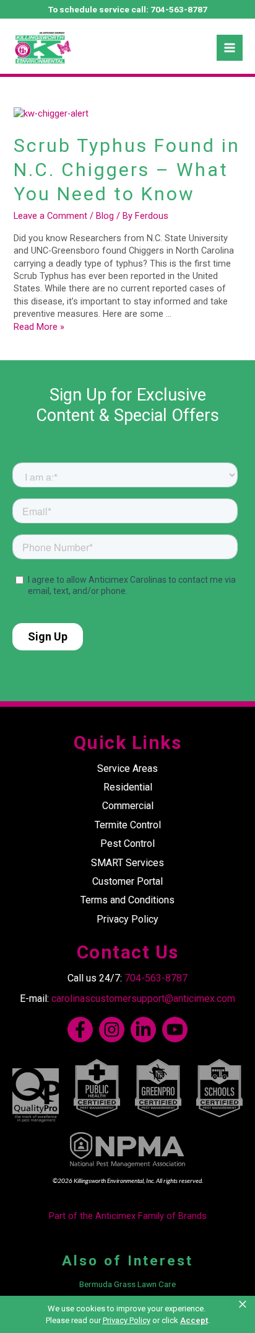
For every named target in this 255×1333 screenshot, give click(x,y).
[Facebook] (80, 1029)
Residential (127, 787)
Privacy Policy (127, 919)
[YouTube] (175, 1029)
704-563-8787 (178, 9)
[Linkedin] (143, 1029)
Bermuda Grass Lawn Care (127, 1284)
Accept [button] (194, 1320)
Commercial (127, 806)
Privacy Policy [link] (126, 1320)
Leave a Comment (50, 215)
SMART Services (127, 863)
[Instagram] (111, 1029)
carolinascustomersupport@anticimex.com (143, 998)
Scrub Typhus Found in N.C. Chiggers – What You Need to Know (127, 170)
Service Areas (127, 768)
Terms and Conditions (127, 900)
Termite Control (128, 825)
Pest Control (127, 843)
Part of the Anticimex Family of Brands (128, 1215)
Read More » (39, 326)
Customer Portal (127, 881)
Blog (105, 215)
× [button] (243, 1304)
